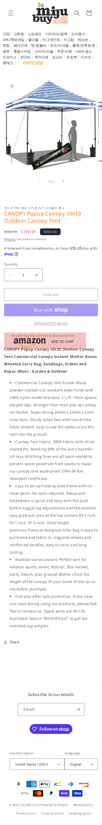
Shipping (10, 239)
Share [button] (15, 641)
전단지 (25, 57)
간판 (6, 34)
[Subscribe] (78, 709)
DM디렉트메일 (13, 39)
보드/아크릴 (59, 45)
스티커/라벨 (44, 51)
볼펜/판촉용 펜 (83, 45)
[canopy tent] (45, 341)
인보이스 (10, 57)
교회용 (19, 34)
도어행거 (78, 34)
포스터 (57, 57)
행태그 (8, 63)
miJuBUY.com (30, 805)
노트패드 (35, 34)
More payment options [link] (51, 323)
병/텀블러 (38, 45)
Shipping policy (80, 813)
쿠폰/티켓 (64, 51)
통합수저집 (22, 51)
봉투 (6, 51)
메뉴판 (83, 39)
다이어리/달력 (56, 34)
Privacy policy (26, 813)
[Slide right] (63, 181)
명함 (6, 45)
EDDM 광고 (84, 51)
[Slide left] (39, 181)
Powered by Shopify (54, 805)
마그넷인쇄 (51, 39)
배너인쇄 (20, 45)
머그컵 (69, 39)
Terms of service (52, 813)
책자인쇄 (41, 57)
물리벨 (33, 39)
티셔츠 (86, 57)
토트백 (71, 57)
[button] (11, 13)
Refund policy (83, 805)
